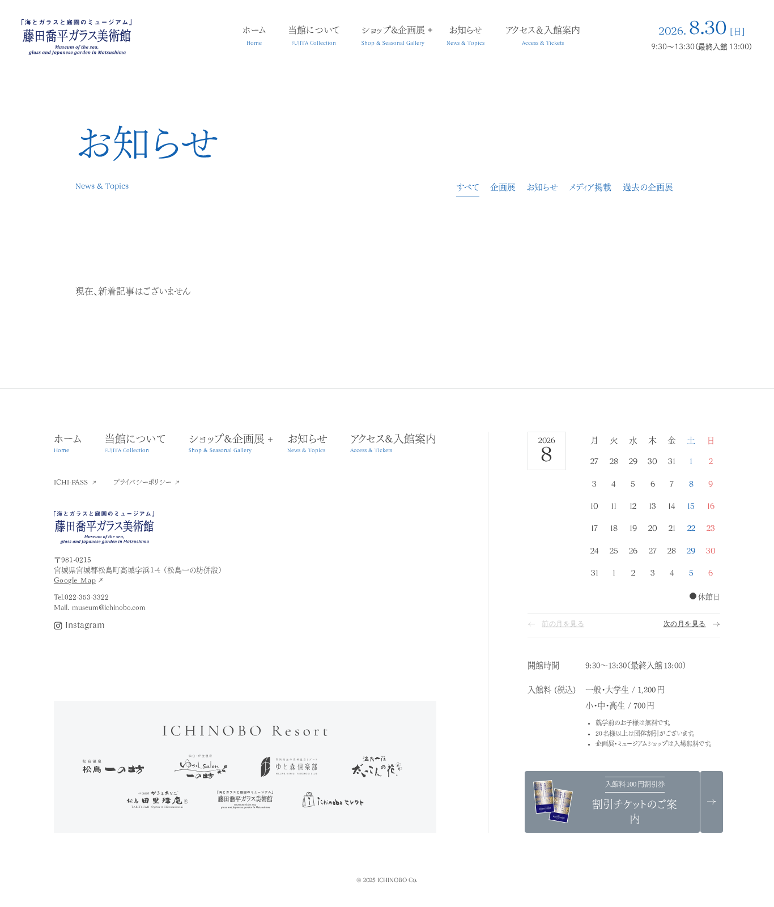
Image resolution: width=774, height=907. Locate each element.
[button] (227, 443)
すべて (467, 186)
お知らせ (542, 186)
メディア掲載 (590, 186)
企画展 (503, 186)
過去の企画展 (648, 186)
